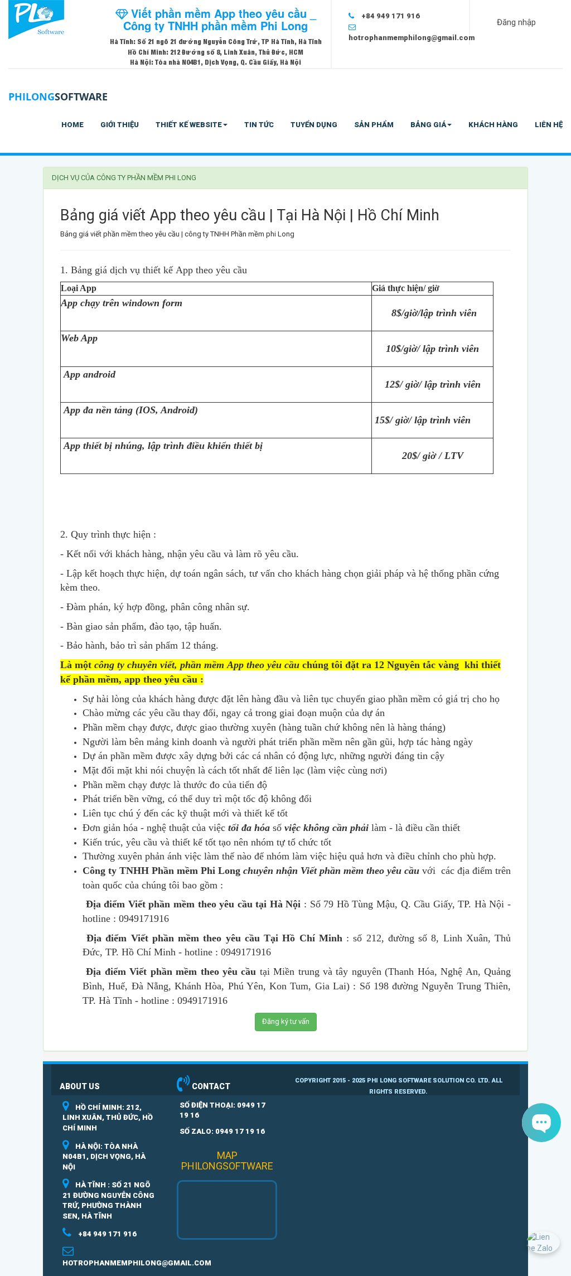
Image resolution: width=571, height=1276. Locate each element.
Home (72, 124)
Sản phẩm (374, 124)
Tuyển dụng (314, 124)
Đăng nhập (516, 22)
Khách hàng (493, 124)
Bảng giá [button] (428, 124)
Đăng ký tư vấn (285, 1021)
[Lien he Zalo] (543, 1242)
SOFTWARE (58, 96)
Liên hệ (549, 124)
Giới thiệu (119, 124)
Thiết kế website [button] (189, 124)
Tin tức (259, 124)
